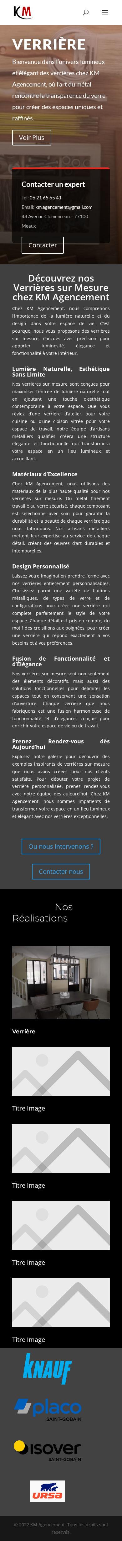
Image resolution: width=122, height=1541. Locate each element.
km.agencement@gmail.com (63, 207)
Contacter (42, 245)
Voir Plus (31, 137)
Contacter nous (61, 871)
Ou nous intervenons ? (61, 846)
